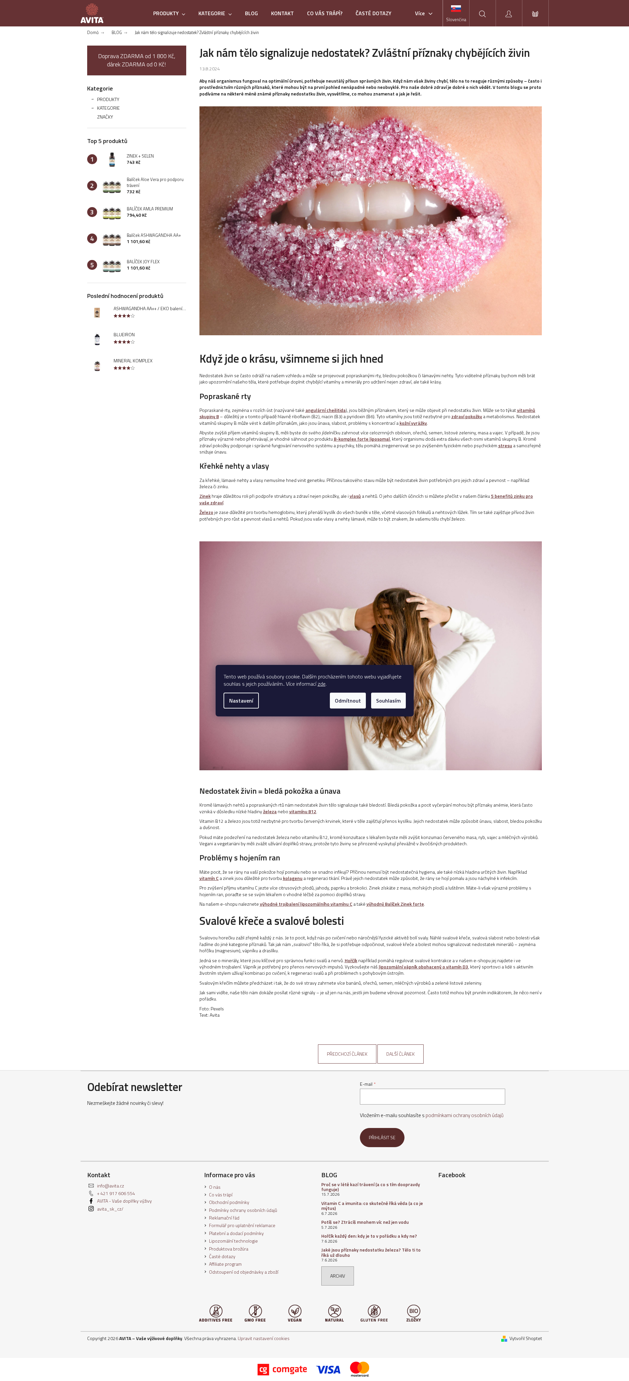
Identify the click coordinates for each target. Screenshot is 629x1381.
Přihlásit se (382, 1137)
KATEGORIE (108, 107)
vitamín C (209, 878)
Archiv (337, 1275)
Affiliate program (225, 1263)
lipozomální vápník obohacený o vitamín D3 (423, 966)
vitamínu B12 (302, 811)
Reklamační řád (224, 1217)
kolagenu (292, 878)
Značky (105, 116)
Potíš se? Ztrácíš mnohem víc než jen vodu (365, 1221)
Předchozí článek (347, 1053)
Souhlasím (388, 701)
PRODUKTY (108, 99)
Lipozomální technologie (233, 1240)
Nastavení (241, 701)
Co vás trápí (220, 1194)
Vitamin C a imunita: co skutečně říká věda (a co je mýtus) (372, 1206)
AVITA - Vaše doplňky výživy (124, 1200)
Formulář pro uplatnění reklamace (242, 1225)
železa (270, 811)
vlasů (355, 495)
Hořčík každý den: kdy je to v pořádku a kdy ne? (369, 1235)
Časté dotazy (222, 1256)
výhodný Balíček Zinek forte (395, 903)
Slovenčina (456, 19)
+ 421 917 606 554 (116, 1193)
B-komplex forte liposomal (362, 438)
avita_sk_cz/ (110, 1208)
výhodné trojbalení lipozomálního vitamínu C (306, 903)
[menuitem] (169, 13)
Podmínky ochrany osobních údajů (243, 1210)
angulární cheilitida (325, 410)
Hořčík (351, 960)
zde (322, 684)
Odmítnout (348, 701)
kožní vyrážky (413, 422)
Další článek (400, 1053)
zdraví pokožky (466, 416)
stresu (505, 445)
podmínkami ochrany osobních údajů (465, 1115)
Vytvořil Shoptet (525, 1338)
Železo (206, 512)
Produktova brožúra (228, 1248)
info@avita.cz (110, 1185)
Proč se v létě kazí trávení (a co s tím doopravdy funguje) (370, 1187)
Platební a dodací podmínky (236, 1233)
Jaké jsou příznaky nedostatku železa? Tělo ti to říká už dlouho (371, 1252)
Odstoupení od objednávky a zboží (243, 1271)
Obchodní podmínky (229, 1202)
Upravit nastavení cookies (264, 1338)
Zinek (205, 495)
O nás (215, 1186)
